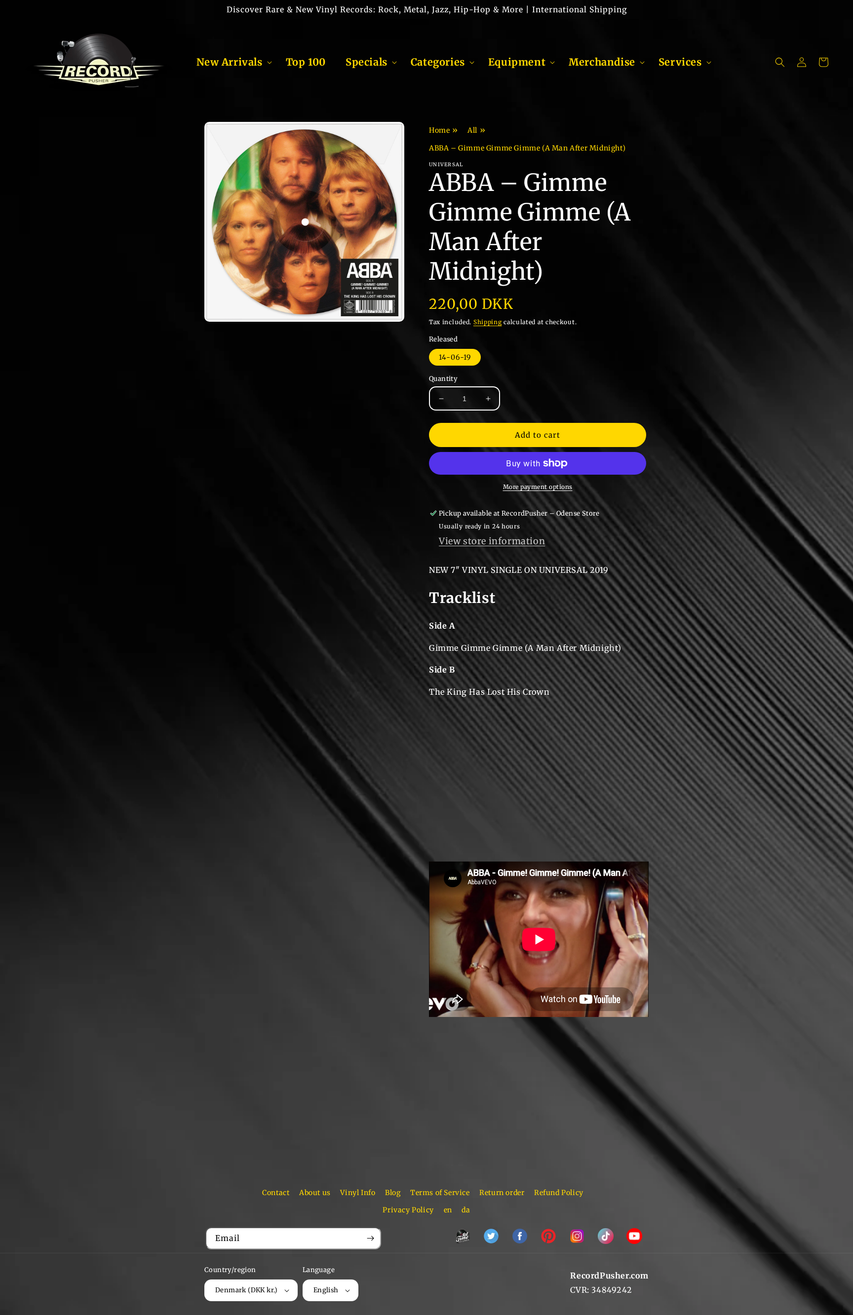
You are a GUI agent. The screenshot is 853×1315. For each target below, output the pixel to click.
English (326, 1290)
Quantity (443, 379)
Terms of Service (440, 1192)
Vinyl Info (357, 1192)
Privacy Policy (408, 1209)
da (466, 1209)
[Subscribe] (370, 1238)
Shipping (487, 322)
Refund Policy (558, 1192)
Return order (501, 1192)
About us (315, 1192)
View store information (492, 541)
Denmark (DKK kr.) (246, 1290)
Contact (275, 1192)
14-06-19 (455, 357)
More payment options (538, 486)
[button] (231, 62)
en (448, 1209)
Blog (392, 1192)
